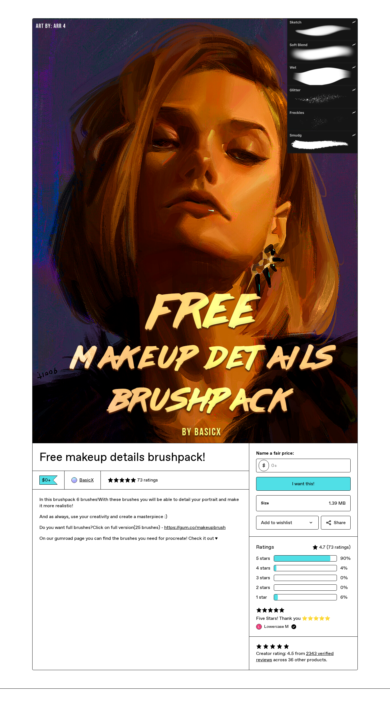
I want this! (303, 483)
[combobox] (287, 523)
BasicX (86, 480)
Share (340, 522)
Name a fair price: (275, 453)
